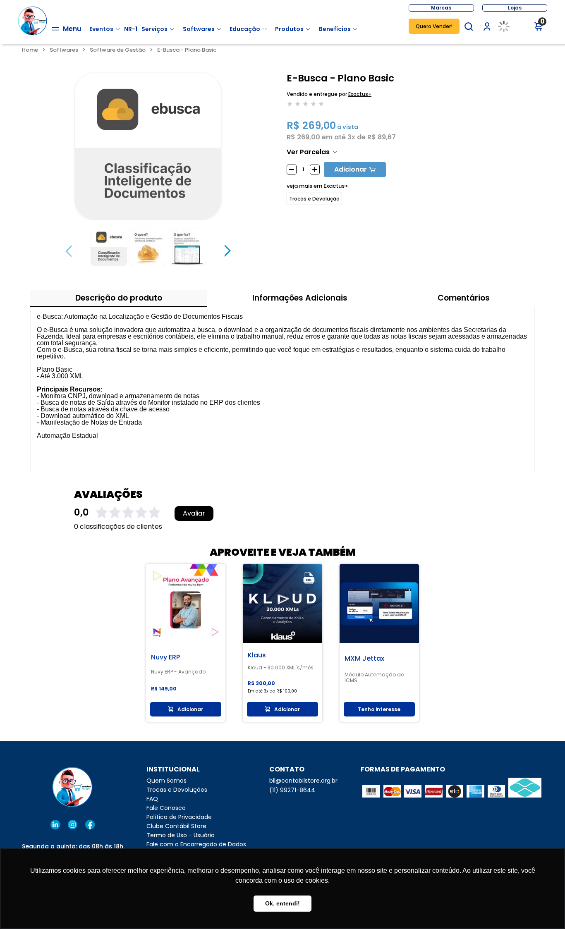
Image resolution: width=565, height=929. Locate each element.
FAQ (152, 799)
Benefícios (335, 29)
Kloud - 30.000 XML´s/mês (281, 668)
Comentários (464, 297)
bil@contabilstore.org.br (303, 780)
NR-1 (130, 29)
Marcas (441, 7)
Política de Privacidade (179, 817)
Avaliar (194, 513)
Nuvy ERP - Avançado (178, 672)
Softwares (199, 29)
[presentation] (68, 251)
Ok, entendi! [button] (282, 903)
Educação (245, 29)
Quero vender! (434, 26)
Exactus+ (359, 94)
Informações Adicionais (299, 297)
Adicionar (350, 169)
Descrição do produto (118, 297)
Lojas (515, 7)
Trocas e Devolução (314, 198)
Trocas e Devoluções (176, 790)
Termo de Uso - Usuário (180, 835)
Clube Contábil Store (176, 826)
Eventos (101, 29)
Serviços (154, 29)
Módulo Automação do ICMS (374, 677)
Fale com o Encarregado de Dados (196, 844)
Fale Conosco (166, 808)
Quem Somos (166, 780)
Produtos (289, 29)
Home (30, 50)
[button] (469, 26)
